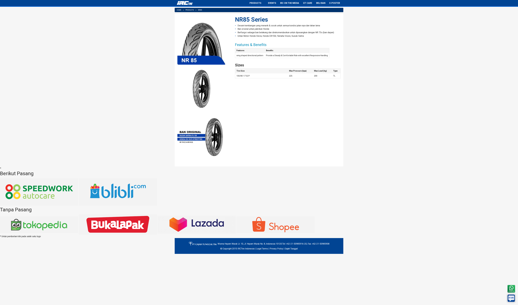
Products (255, 3)
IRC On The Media (289, 3)
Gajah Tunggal (291, 248)
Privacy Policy (276, 248)
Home (179, 10)
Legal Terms (262, 248)
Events (272, 3)
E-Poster (334, 3)
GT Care (307, 3)
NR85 (200, 10)
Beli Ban (320, 3)
